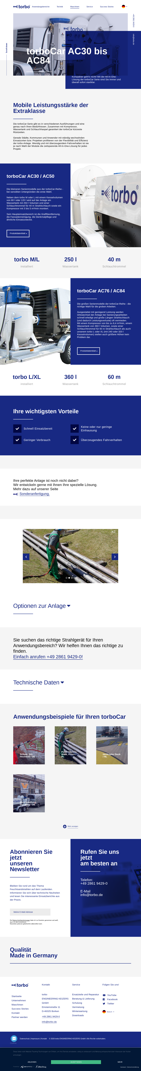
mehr (120, 1062)
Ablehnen (32, 1062)
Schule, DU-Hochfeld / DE (29, 745)
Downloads (78, 1015)
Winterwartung (79, 1011)
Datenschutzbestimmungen (21, 920)
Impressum (35, 1039)
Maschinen (17, 1004)
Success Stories (20, 1008)
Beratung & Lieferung (83, 998)
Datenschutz (25, 1039)
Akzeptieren (76, 1062)
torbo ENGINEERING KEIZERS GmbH (21, 6)
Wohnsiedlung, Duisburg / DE (29, 793)
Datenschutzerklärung (133, 1067)
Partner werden (20, 1017)
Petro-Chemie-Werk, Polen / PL (70, 745)
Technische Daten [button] (36, 682)
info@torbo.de (91, 895)
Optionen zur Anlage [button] (39, 605)
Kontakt (16, 1013)
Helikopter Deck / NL (112, 745)
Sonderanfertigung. (34, 494)
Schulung (77, 1003)
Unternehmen (19, 1000)
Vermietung (78, 1007)
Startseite (17, 996)
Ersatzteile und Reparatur (85, 994)
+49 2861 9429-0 (94, 883)
